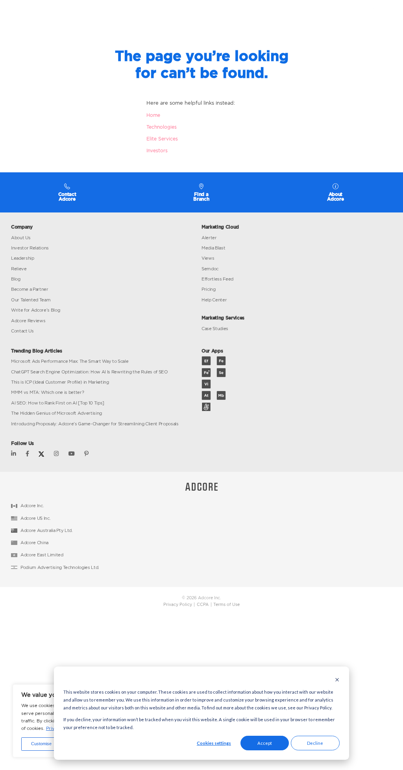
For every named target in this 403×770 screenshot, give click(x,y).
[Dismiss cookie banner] (337, 680)
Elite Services (162, 138)
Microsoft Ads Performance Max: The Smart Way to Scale (69, 361)
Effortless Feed (217, 279)
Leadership (22, 258)
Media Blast (213, 248)
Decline (315, 743)
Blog (15, 279)
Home (153, 115)
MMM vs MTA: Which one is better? (47, 392)
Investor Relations (30, 248)
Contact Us (22, 331)
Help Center (214, 299)
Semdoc (210, 268)
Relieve (19, 268)
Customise (41, 743)
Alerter (209, 237)
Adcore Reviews (28, 320)
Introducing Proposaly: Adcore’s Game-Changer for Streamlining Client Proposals (95, 423)
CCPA (203, 604)
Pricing (209, 289)
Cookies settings (214, 743)
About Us (20, 237)
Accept (264, 743)
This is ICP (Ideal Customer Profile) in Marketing (60, 382)
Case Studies (215, 328)
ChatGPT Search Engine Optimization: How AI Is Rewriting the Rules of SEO (89, 371)
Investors (157, 150)
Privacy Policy (177, 604)
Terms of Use (226, 604)
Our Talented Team (30, 299)
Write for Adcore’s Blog (35, 310)
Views (208, 258)
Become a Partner (29, 289)
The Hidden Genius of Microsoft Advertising (56, 413)
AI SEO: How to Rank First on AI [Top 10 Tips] (57, 403)
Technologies (161, 126)
